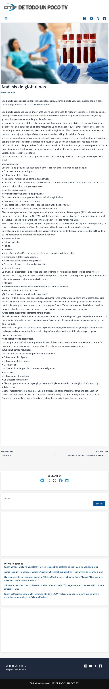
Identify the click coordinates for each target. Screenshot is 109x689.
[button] (42, 480)
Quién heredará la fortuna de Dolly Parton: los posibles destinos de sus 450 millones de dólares (51, 566)
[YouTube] (91, 18)
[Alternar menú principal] (6, 18)
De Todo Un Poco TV (16, 665)
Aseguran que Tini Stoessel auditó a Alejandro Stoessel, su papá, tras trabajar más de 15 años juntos (53, 571)
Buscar (7, 499)
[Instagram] (84, 18)
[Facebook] (104, 18)
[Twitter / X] (98, 18)
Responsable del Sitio (15, 669)
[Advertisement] (54, 422)
